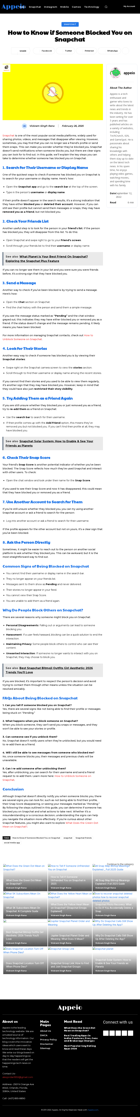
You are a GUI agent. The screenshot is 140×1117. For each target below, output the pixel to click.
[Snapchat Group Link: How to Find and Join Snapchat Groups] (70, 960)
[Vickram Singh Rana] (25, 126)
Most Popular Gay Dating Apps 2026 (80, 1047)
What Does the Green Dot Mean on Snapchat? (79, 1029)
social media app (12, 842)
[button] (106, 7)
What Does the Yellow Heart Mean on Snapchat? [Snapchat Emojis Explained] (70, 908)
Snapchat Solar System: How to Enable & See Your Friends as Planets (113, 963)
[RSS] (124, 1033)
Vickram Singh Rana (41, 126)
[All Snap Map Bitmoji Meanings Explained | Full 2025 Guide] (115, 877)
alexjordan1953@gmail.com (17, 1077)
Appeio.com (93, 1110)
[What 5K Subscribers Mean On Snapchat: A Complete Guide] (25, 905)
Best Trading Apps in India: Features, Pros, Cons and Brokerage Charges (81, 1038)
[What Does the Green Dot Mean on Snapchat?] (25, 877)
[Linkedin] (118, 1033)
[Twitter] (130, 1033)
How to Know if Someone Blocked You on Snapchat (36, 838)
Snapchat (70, 24)
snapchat (68, 838)
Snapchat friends (84, 838)
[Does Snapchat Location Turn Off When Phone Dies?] (25, 960)
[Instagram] (112, 1033)
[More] (125, 50)
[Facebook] (105, 1033)
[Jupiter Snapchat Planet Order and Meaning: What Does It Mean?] (70, 932)
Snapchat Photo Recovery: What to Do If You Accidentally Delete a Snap (114, 908)
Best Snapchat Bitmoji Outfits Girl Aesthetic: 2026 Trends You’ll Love (24, 935)
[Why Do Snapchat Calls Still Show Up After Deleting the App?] (115, 932)
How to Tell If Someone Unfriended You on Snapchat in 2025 (68, 880)
